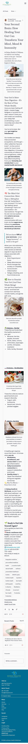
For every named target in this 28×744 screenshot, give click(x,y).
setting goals (9, 584)
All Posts (5, 11)
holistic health (9, 581)
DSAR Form (5, 733)
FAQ (3, 710)
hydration (19, 578)
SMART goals (16, 574)
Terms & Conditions (7, 731)
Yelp (3, 720)
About (3, 702)
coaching (17, 584)
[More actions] (23, 20)
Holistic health (9, 578)
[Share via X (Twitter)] (9, 609)
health (7, 565)
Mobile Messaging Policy (8, 730)
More (12, 11)
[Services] (9, 704)
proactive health (16, 565)
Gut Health (19, 581)
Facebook (4, 718)
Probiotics (17, 593)
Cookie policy (5, 726)
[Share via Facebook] (5, 609)
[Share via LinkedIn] (13, 609)
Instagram (4, 716)
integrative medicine (11, 559)
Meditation (17, 587)
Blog (3, 706)
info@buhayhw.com (7, 692)
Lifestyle (7, 590)
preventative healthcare (12, 571)
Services (4, 704)
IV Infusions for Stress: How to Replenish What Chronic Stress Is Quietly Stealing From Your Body (14, 639)
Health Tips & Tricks (9, 604)
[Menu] (25, 3)
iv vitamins (8, 587)
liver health (8, 593)
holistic (7, 574)
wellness (18, 568)
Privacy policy (5, 728)
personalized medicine (11, 562)
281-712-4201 (5, 691)
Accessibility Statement (8, 735)
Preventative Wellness (10, 600)
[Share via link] (16, 609)
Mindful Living (8, 602)
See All (22, 620)
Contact (4, 708)
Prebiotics (8, 596)
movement (16, 590)
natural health (9, 568)
